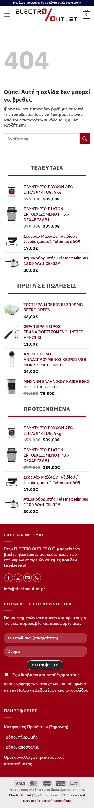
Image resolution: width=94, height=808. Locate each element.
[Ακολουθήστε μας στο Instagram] (18, 577)
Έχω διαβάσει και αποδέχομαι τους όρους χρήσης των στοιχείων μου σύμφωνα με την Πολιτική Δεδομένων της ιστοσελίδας (46, 682)
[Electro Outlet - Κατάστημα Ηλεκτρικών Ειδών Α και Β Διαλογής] (46, 15)
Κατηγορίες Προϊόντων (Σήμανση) (36, 726)
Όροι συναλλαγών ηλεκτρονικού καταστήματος (34, 761)
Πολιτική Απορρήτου (55, 801)
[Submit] (85, 138)
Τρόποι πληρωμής (21, 737)
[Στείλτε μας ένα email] (27, 577)
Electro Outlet (20, 795)
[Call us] (37, 577)
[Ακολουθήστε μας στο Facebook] (8, 577)
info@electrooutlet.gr (24, 588)
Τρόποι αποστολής (21, 747)
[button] (7, 14)
